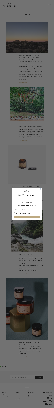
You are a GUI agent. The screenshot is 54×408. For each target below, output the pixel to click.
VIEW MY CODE (27, 217)
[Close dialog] (40, 189)
